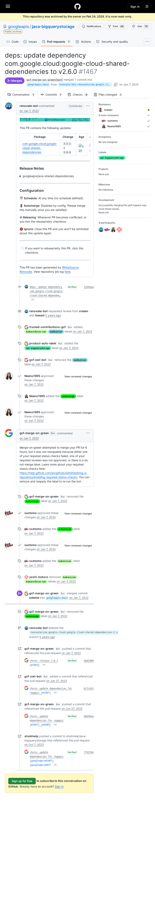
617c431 (89, 688)
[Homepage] (77, 6)
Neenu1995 (32, 376)
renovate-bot (29, 105)
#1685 (45, 724)
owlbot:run (56, 331)
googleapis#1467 (41, 760)
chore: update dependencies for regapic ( (47, 720)
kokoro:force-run (36, 331)
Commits (55, 94)
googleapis (18, 26)
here (67, 271)
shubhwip (31, 736)
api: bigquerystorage (38, 348)
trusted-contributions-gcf (47, 327)
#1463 (34, 665)
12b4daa (89, 287)
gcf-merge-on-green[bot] (44, 79)
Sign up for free (22, 781)
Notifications (94, 26)
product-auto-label (42, 343)
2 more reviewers (108, 115)
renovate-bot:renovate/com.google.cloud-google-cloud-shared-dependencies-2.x (85, 84)
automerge (68, 396)
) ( (40, 724)
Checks (82, 94)
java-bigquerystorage (53, 26)
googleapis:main (38, 84)
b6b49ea (89, 716)
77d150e (89, 752)
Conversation (25, 94)
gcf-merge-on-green (34, 433)
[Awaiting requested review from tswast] (148, 110)
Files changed (112, 94)
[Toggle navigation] (8, 6)
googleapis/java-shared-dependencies (48, 176)
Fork (118, 26)
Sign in (59, 786)
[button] (87, 105)
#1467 (45, 692)
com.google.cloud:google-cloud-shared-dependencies (39, 148)
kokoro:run (65, 561)
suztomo (30, 513)
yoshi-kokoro (38, 577)
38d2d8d (89, 660)
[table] (55, 144)
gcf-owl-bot (37, 359)
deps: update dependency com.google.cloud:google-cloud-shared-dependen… (47, 291)
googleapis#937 (41, 765)
